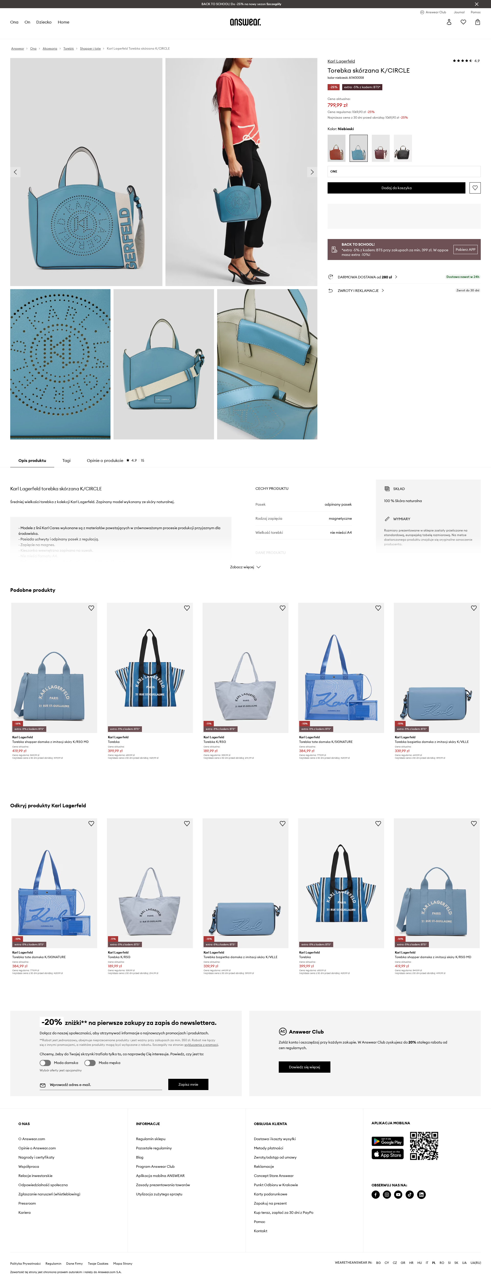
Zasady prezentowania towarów (163, 1185)
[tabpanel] (245, 519)
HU (419, 1263)
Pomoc (259, 1221)
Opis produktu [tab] (32, 460)
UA (464, 1263)
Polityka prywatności (25, 1263)
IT (427, 1263)
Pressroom (27, 1203)
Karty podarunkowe (270, 1194)
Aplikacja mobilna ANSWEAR (160, 1175)
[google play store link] (388, 1141)
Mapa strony (122, 1263)
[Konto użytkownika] (449, 22)
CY (387, 1263)
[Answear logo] (245, 22)
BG (378, 1263)
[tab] (115, 460)
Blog (139, 1157)
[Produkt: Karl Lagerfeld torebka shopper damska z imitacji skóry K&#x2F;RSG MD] (54, 668)
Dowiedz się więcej (304, 1067)
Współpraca (28, 1166)
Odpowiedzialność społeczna (43, 1185)
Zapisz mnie (188, 1084)
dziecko (44, 22)
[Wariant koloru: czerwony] (336, 148)
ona (14, 22)
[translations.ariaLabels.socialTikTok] (409, 1194)
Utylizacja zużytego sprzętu (159, 1194)
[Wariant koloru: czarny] (403, 148)
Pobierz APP (465, 249)
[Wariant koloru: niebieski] (358, 148)
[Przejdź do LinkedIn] (421, 1194)
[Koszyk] (478, 22)
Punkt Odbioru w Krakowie (276, 1185)
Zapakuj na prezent (270, 1203)
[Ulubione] (463, 22)
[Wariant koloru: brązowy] (381, 148)
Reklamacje (264, 1166)
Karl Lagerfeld (341, 61)
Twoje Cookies (98, 1263)
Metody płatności (268, 1148)
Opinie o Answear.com (37, 1148)
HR (411, 1263)
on (27, 22)
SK (456, 1263)
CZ (395, 1263)
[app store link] (388, 1153)
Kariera (24, 1212)
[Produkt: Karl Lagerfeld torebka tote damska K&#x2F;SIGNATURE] (341, 668)
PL (434, 1263)
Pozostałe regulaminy (154, 1148)
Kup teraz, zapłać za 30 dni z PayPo (283, 1212)
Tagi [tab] (66, 460)
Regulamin (53, 1263)
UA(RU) (476, 1263)
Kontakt (260, 1231)
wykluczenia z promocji (201, 1045)
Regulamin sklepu (150, 1139)
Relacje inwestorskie (35, 1175)
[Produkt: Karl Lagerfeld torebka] (150, 668)
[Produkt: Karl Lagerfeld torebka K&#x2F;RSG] (245, 668)
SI (449, 1263)
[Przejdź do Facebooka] (376, 1194)
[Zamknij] (477, 4)
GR (403, 1263)
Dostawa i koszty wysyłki (275, 1139)
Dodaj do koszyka (397, 188)
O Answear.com (31, 1139)
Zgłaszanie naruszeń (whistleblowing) (49, 1194)
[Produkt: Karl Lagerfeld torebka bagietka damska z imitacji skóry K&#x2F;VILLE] (437, 668)
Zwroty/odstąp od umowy (275, 1157)
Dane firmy (74, 1263)
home (63, 22)
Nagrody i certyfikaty (36, 1157)
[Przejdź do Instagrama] (387, 1194)
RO (442, 1263)
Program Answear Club (155, 1166)
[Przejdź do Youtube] (398, 1194)
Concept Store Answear (274, 1175)
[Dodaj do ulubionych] (475, 188)
